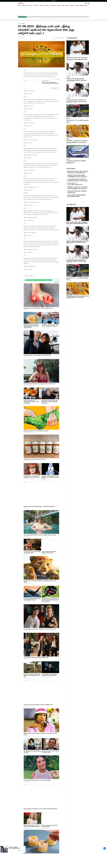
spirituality (53, 5)
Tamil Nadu (24, 5)
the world (71, 5)
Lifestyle (36, 5)
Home (19, 5)
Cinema (41, 5)
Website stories (83, 5)
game (67, 5)
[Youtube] (55, 1)
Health (59, 5)
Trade (76, 5)
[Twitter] (53, 1)
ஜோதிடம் (23, 23)
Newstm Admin (22, 36)
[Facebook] (52, 1)
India (63, 5)
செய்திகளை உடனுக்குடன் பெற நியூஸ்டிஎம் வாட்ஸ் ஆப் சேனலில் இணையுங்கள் (38, 280)
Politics (31, 5)
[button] (88, 3)
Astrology (46, 5)
